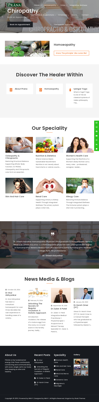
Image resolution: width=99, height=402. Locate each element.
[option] (49, 245)
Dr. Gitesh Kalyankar (49, 255)
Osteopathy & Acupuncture (42, 15)
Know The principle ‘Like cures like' (71, 53)
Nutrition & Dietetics (46, 156)
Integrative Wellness (78, 5)
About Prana (21, 89)
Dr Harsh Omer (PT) (81, 306)
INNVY (31, 398)
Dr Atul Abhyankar (10, 294)
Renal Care (41, 196)
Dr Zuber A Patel (59, 309)
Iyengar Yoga (80, 89)
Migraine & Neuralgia (59, 384)
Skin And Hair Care (14, 196)
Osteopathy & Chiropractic (12, 157)
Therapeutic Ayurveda (63, 24)
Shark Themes (80, 398)
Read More (16, 140)
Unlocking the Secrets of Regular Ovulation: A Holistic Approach (37, 308)
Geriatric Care (62, 380)
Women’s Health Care (77, 156)
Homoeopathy (50, 5)
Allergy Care (72, 196)
